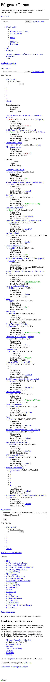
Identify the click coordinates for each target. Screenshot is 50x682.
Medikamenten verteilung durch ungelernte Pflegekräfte (26, 495)
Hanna (11, 352)
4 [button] (6, 92)
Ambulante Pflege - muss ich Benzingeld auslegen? (24, 182)
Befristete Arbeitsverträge (15, 468)
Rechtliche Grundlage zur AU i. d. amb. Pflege (23, 430)
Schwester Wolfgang (32, 204)
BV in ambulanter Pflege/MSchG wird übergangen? (25, 259)
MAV (8, 299)
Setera (11, 339)
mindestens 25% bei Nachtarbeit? (18, 362)
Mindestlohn (10, 311)
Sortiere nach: (27, 513)
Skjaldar (12, 172)
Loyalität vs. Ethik (12, 233)
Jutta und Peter (14, 470)
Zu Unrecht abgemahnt (14, 208)
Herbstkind (13, 381)
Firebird (28, 191)
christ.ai (12, 432)
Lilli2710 (12, 223)
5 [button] (6, 95)
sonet (11, 185)
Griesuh (28, 504)
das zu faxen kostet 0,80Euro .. (17, 286)
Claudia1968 (13, 406)
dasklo (11, 288)
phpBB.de (26, 663)
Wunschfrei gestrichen (14, 404)
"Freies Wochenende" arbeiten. (17, 324)
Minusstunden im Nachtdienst (16, 442)
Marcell (11, 119)
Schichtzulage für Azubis (15, 455)
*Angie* (12, 132)
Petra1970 (12, 419)
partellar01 (13, 445)
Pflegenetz (40, 119)
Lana (11, 497)
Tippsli (11, 301)
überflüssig (29, 216)
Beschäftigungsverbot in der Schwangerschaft (22, 379)
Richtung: (6, 515)
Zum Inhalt (5, 16)
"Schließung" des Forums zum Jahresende (21, 130)
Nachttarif (9, 195)
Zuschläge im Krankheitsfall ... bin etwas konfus (23, 220)
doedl (27, 178)
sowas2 (27, 242)
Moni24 (12, 248)
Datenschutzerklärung (14, 143)
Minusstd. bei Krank (13, 392)
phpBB (13, 659)
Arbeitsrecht (8, 63)
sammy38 (12, 457)
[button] (11, 79)
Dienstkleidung (11, 349)
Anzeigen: (7, 513)
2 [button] (6, 88)
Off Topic (41, 132)
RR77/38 (28, 413)
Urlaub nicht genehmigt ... (15, 246)
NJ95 (11, 197)
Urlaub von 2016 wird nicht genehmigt (20, 337)
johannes (12, 313)
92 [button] (6, 99)
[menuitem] (19, 31)
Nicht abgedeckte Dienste (15, 170)
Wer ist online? (8, 612)
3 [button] (6, 90)
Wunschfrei (10, 417)
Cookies (12, 261)
